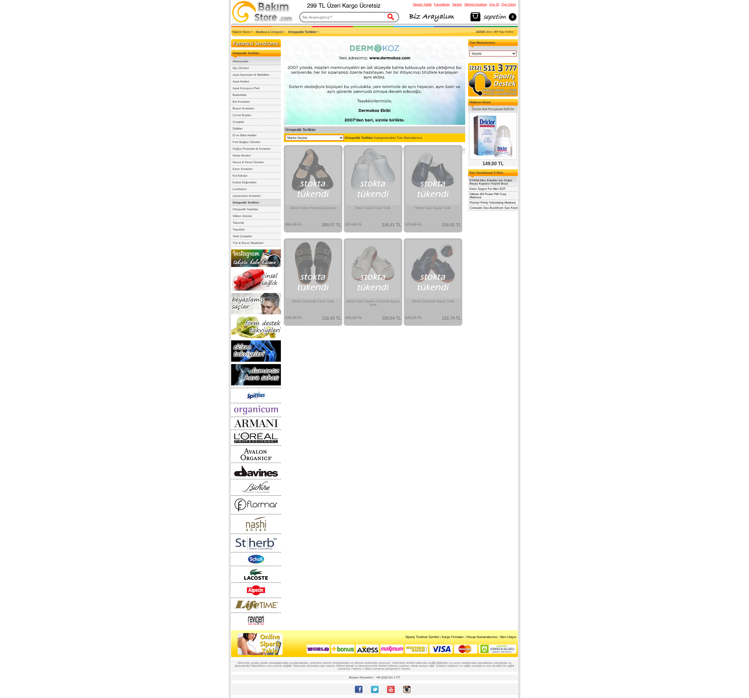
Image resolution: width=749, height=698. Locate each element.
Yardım (457, 4)
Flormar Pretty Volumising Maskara (493, 202)
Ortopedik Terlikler (246, 202)
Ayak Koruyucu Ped (246, 88)
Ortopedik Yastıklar (245, 209)
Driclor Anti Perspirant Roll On (493, 109)
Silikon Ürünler (242, 216)
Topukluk (239, 229)
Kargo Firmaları (453, 637)
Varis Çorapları (242, 236)
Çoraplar (238, 121)
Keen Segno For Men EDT (488, 188)
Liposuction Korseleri (247, 195)
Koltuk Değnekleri (244, 182)
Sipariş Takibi (422, 4)
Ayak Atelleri (241, 81)
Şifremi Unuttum (475, 4)
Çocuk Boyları (242, 115)
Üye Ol (494, 4)
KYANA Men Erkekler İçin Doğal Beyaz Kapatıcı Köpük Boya (491, 182)
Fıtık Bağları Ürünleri (246, 142)
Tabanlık (238, 222)
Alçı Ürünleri (241, 68)
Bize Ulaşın (508, 637)
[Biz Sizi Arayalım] (431, 21)
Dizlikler (238, 128)
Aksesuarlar (240, 61)
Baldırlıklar (240, 94)
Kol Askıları (240, 175)
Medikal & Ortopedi (269, 32)
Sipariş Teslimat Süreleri (422, 637)
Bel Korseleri (241, 101)
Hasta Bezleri (241, 155)
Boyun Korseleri (243, 108)
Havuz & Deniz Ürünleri (248, 162)
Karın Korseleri (242, 168)
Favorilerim (442, 4)
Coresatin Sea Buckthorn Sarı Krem (494, 207)
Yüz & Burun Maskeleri (248, 242)
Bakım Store (241, 32)
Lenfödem (239, 189)
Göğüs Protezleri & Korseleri (252, 148)
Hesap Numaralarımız (482, 637)
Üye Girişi (508, 4)
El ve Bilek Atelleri (244, 135)
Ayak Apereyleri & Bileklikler (251, 74)
